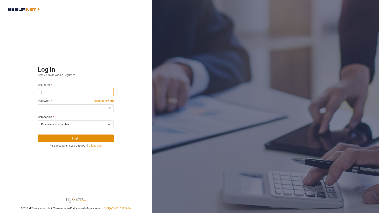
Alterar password (103, 100)
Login (75, 138)
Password (44, 100)
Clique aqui (95, 145)
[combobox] (76, 124)
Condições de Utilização (116, 208)
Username (44, 84)
